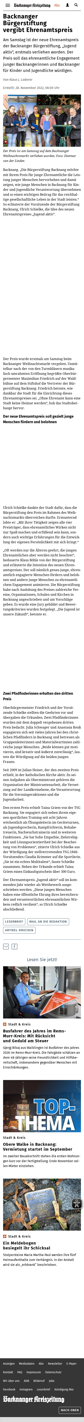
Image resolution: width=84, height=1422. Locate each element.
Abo (57, 5)
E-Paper (71, 1363)
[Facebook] (14, 946)
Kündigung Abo (64, 1389)
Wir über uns (11, 1381)
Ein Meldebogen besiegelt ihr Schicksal (26, 1245)
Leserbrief (14, 921)
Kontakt (8, 1372)
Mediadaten (26, 1363)
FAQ (19, 1372)
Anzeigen (9, 1363)
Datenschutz (53, 1372)
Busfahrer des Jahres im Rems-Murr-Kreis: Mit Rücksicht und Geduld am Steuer (34, 1036)
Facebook (9, 1389)
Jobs (51, 1381)
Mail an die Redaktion (48, 921)
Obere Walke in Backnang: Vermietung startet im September (37, 1147)
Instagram (26, 1389)
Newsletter (55, 1363)
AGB (26, 1381)
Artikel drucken (19, 930)
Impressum (34, 1372)
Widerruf (39, 1381)
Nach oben (70, 1410)
